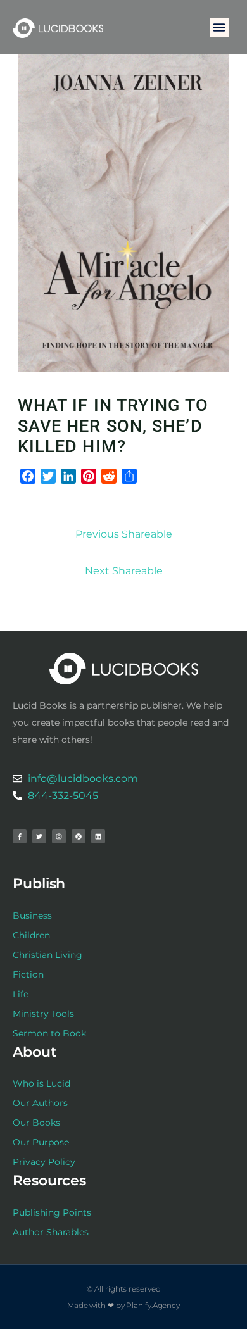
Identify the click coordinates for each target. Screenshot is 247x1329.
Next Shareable (124, 571)
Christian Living (47, 955)
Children (31, 935)
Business (32, 915)
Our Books (36, 1122)
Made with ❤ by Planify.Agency (123, 1305)
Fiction (28, 974)
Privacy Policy (44, 1162)
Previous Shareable (123, 534)
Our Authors (40, 1103)
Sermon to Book (49, 1033)
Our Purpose (41, 1142)
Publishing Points (52, 1212)
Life (20, 994)
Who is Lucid (41, 1083)
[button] (219, 27)
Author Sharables (51, 1232)
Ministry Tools (43, 1013)
